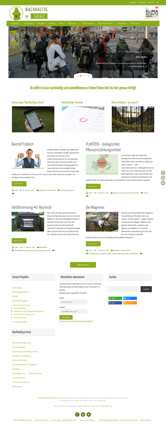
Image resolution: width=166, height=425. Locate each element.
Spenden (133, 2)
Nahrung (63, 190)
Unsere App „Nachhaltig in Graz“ (25, 351)
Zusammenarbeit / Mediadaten (24, 364)
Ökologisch (134, 254)
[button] (115, 298)
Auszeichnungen (19, 347)
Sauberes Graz (45, 250)
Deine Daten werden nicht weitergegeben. (76, 321)
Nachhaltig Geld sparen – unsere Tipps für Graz (118, 420)
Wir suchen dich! (18, 378)
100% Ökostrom (106, 406)
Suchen (146, 289)
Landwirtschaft (104, 254)
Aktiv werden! (145, 420)
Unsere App (17, 287)
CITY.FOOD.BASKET (19, 322)
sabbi (16, 247)
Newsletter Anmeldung (21, 356)
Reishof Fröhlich (22, 144)
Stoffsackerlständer (20, 292)
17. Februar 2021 (29, 247)
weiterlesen (18, 184)
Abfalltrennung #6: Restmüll (31, 207)
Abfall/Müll (43, 247)
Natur (127, 254)
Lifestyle (114, 254)
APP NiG (151, 2)
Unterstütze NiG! (41, 420)
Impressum (16, 386)
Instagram (142, 2)
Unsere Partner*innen (21, 305)
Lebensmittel (51, 190)
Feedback (16, 369)
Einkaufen (42, 190)
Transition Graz (20, 317)
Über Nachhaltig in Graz (21, 342)
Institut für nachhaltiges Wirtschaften (29, 311)
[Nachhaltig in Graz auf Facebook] (163, 173)
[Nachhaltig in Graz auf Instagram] (163, 178)
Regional (70, 190)
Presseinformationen (20, 382)
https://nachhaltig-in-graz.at (48, 398)
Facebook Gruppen (19, 301)
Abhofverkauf (94, 254)
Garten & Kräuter (119, 193)
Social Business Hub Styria (24, 314)
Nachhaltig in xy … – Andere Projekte (27, 373)
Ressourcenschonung (31, 250)
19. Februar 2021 (102, 193)
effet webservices (84, 406)
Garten (145, 193)
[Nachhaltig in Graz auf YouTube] (163, 183)
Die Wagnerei (95, 207)
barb (16, 190)
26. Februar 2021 (28, 190)
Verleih (15, 296)
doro (90, 250)
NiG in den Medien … (20, 360)
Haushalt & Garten (132, 193)
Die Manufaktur (20, 308)
